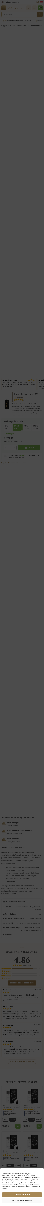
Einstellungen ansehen (22, 1201)
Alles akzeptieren (22, 1195)
